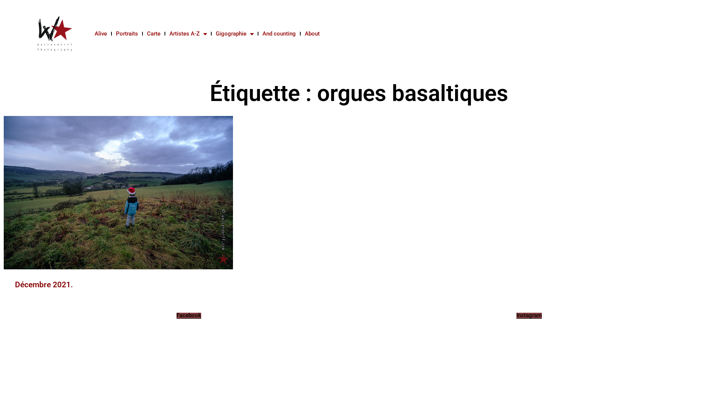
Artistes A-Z (184, 33)
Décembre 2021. (44, 284)
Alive (101, 33)
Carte (153, 33)
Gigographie (231, 33)
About (312, 33)
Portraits (127, 33)
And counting (279, 33)
